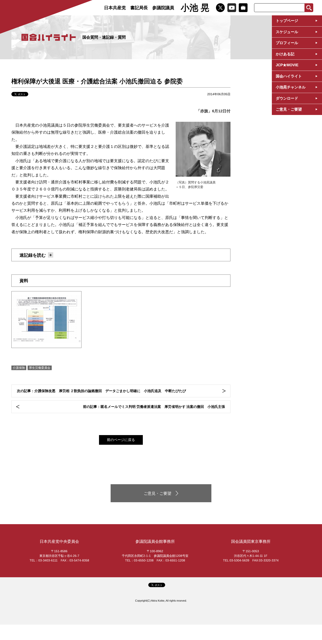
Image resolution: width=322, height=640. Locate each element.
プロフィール (287, 43)
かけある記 (285, 54)
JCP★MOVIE (287, 65)
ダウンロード (287, 98)
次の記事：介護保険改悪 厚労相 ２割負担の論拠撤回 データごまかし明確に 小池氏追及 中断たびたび (101, 391)
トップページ (287, 21)
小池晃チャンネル (291, 87)
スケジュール (287, 32)
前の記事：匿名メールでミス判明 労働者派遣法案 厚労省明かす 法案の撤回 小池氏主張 (154, 407)
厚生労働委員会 (39, 367)
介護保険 (19, 367)
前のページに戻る (121, 440)
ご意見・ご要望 (289, 109)
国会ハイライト (289, 76)
